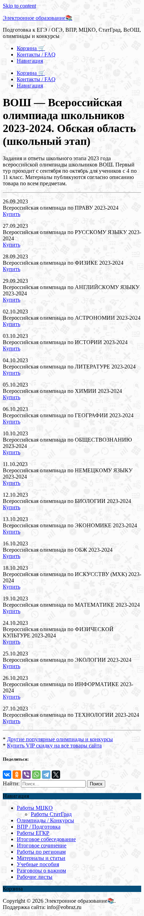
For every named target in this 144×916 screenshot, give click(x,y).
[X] (56, 774)
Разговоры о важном (41, 871)
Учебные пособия (38, 864)
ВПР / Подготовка (38, 827)
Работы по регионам (41, 852)
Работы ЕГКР (33, 833)
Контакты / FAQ (36, 54)
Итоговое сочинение (41, 845)
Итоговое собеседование (46, 839)
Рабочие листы (34, 877)
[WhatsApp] (36, 774)
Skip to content (19, 6)
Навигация (30, 61)
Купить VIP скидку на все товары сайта (54, 745)
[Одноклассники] (17, 774)
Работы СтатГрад (51, 814)
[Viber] (26, 774)
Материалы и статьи (41, 858)
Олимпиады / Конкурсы (45, 820)
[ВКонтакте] (7, 774)
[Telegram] (46, 774)
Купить (11, 214)
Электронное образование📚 (37, 18)
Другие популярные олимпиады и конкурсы (60, 739)
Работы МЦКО (35, 808)
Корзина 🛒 (31, 48)
